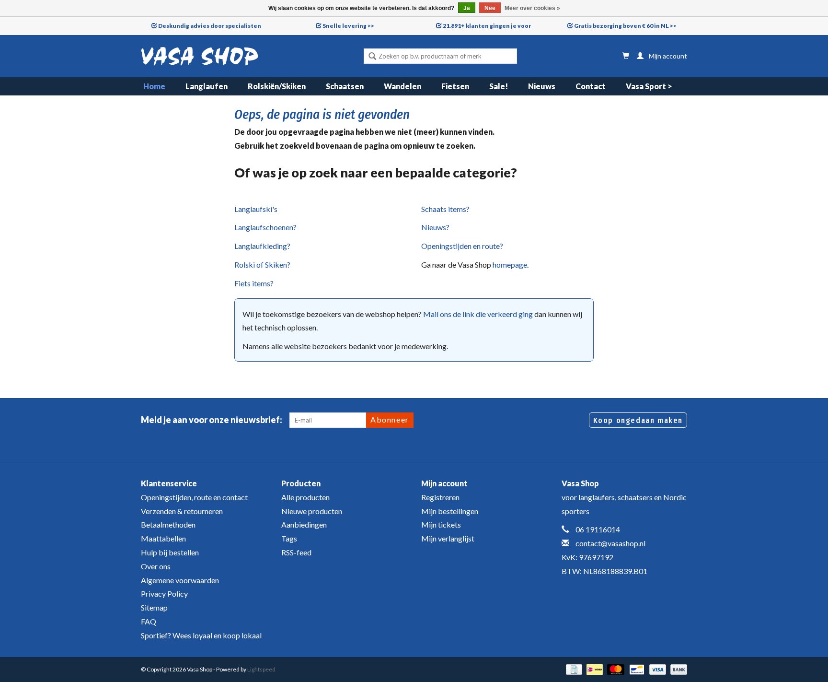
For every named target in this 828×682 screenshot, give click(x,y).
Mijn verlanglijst (447, 538)
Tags (289, 538)
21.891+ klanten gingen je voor (487, 25)
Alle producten (305, 497)
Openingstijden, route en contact (194, 497)
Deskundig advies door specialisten (209, 25)
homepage (510, 264)
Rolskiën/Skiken (277, 86)
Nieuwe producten (311, 511)
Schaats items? (445, 208)
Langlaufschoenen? (265, 227)
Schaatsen (345, 86)
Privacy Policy (164, 593)
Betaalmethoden (168, 524)
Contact (590, 86)
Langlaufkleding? (262, 245)
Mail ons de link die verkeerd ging (478, 313)
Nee (489, 8)
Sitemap (154, 607)
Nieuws (541, 86)
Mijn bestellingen (449, 511)
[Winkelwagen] (625, 56)
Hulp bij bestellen (170, 552)
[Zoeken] (372, 57)
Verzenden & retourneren (182, 511)
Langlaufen (206, 86)
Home (154, 86)
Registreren (440, 497)
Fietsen (455, 86)
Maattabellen (163, 538)
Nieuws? (435, 227)
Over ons (156, 566)
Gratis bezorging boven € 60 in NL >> (625, 25)
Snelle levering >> (348, 25)
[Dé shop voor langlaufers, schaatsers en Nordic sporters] (199, 56)
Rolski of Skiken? (262, 264)
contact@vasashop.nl (610, 543)
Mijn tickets (441, 524)
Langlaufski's (255, 208)
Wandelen (402, 86)
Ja (466, 8)
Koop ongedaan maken (638, 420)
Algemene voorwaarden (180, 580)
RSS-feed (296, 552)
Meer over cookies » (532, 8)
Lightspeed (261, 669)
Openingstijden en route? (462, 245)
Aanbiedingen (304, 524)
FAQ (148, 621)
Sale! (498, 86)
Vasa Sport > (649, 86)
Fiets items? (254, 283)
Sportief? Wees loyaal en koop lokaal (201, 635)
